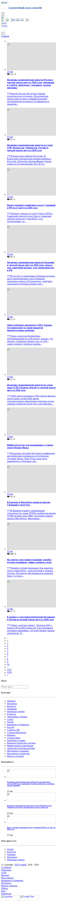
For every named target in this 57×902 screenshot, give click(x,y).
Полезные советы (16, 711)
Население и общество (18, 753)
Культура (11, 714)
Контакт (5, 875)
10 (8, 664)
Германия (12, 709)
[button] (3, 17)
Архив (10, 722)
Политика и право (16, 740)
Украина (11, 701)
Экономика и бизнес (17, 716)
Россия (10, 727)
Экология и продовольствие (21, 748)
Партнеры (6, 870)
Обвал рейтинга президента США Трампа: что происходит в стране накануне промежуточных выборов (29, 328)
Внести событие (9, 885)
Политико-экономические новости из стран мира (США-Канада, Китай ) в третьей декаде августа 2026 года (31, 387)
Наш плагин (7, 878)
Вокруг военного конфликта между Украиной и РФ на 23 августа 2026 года (31, 206)
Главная (5, 36)
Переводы (6, 893)
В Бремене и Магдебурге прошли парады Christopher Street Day (28, 503)
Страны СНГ (13, 730)
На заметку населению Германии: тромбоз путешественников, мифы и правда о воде (29, 561)
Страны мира (13, 737)
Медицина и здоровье (18, 751)
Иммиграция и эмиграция (20, 745)
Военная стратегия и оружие (21, 743)
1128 (9, 672)
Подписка (6, 883)
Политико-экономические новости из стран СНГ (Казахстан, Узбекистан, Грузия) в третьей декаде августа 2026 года (30, 148)
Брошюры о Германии (18, 724)
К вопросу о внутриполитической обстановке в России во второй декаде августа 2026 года (31, 618)
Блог (3, 891)
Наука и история (15, 756)
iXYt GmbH (20, 864)
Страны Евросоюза (16, 732)
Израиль (11, 735)
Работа (4, 888)
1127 (9, 669)
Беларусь (11, 706)
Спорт (10, 719)
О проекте (6, 867)
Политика (12, 703)
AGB (3, 872)
